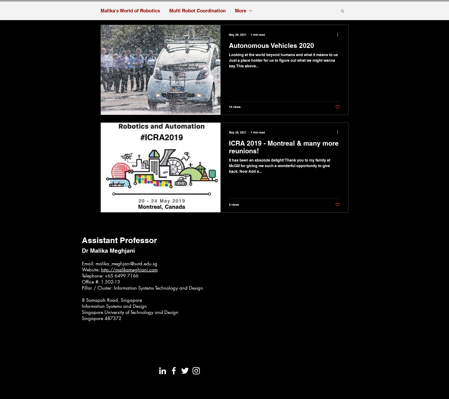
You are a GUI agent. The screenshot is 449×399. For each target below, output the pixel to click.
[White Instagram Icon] (196, 371)
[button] (342, 11)
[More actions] (339, 34)
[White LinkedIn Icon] (162, 371)
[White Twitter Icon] (185, 371)
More (240, 11)
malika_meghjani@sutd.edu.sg (126, 264)
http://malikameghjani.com (129, 270)
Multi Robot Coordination (197, 11)
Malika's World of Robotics (130, 11)
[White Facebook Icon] (174, 371)
